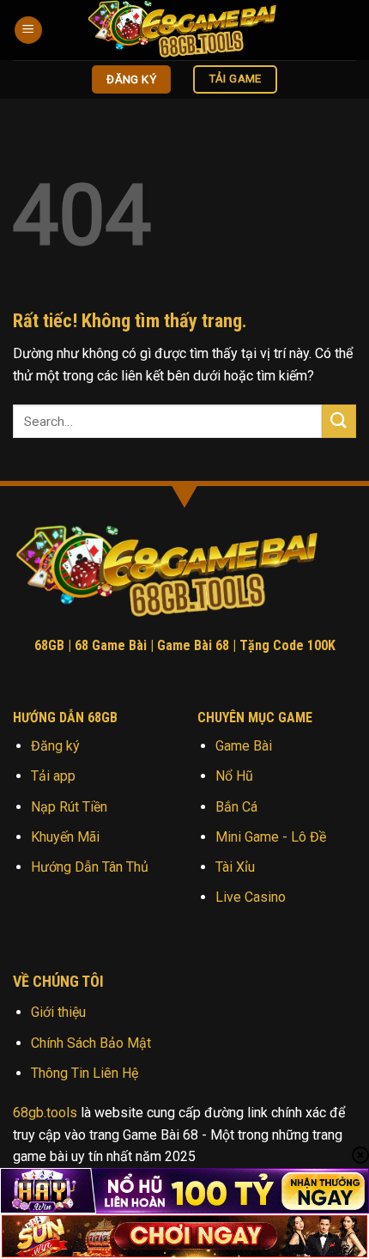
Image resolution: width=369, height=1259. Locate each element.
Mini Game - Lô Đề (270, 837)
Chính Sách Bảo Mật (91, 1043)
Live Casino (250, 897)
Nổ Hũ (234, 776)
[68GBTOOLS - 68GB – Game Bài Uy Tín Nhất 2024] (193, 30)
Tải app (53, 776)
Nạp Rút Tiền (69, 807)
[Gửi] (339, 421)
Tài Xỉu (235, 867)
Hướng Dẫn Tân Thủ (89, 867)
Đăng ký (55, 746)
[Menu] (28, 30)
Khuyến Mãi (65, 837)
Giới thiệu (58, 1012)
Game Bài (243, 746)
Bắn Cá (236, 807)
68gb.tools (45, 1112)
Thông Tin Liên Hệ (84, 1073)
